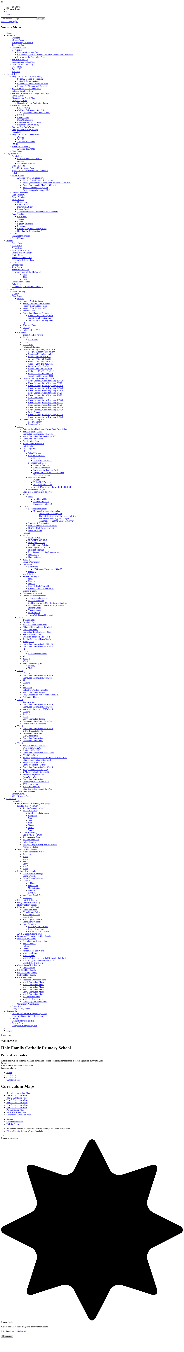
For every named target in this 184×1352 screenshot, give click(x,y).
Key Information (13, 154)
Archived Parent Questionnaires (30, 178)
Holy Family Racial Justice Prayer (31, 231)
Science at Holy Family (27, 900)
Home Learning (18, 291)
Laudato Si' (17, 132)
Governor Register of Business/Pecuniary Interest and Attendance (45, 55)
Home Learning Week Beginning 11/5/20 (45, 402)
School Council (18, 794)
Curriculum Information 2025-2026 (38, 434)
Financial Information (21, 236)
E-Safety (15, 294)
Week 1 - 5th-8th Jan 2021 (39, 356)
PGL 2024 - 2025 (30, 777)
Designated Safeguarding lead (24, 1025)
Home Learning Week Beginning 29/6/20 (45, 385)
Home (9, 33)
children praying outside (38, 598)
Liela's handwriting (36, 600)
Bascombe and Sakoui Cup (23, 62)
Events (20, 221)
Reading (26, 533)
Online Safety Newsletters (23, 1021)
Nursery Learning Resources (35, 306)
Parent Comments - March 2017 (36, 190)
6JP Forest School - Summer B (36, 772)
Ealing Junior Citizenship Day (35, 769)
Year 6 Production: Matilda (34, 745)
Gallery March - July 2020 (34, 419)
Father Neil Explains (42, 482)
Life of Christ (23, 117)
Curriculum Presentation (33, 439)
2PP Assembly (29, 620)
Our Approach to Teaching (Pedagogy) (33, 803)
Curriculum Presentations (28, 1004)
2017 (25, 279)
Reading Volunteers (31, 839)
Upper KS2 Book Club (32, 835)
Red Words (33, 340)
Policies (15, 173)
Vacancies (16, 71)
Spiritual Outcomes (41, 468)
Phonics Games (34, 557)
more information (20, 1331)
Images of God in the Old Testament (48, 472)
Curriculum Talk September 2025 (37, 632)
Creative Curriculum (31, 562)
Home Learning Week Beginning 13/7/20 (45, 381)
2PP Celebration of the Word (35, 625)
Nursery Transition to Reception (36, 303)
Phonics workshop (30, 847)
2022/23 (20, 137)
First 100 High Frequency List (41, 528)
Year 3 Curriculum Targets (34, 692)
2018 (25, 277)
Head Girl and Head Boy (22, 64)
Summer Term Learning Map (40, 320)
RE (24, 323)
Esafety (15, 1018)
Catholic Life (12, 74)
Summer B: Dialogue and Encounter (32, 86)
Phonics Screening (36, 550)
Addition (32, 883)
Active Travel (17, 243)
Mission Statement (19, 40)
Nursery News (29, 311)
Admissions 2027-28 (26, 163)
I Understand (7, 1336)
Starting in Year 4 (30, 702)
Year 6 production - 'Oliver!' (34, 765)
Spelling (26, 714)
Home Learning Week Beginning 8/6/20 (45, 393)
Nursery (20, 298)
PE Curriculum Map (31, 996)
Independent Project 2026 (33, 762)
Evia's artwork (34, 612)
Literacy (26, 342)
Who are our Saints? (36, 455)
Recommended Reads (37, 509)
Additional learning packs (33, 663)
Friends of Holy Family (22, 253)
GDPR (15, 233)
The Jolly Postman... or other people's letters (57, 516)
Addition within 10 (41, 499)
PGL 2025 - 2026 (30, 755)
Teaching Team (18, 45)
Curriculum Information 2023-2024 (38, 646)
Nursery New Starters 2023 (34, 308)
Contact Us (16, 69)
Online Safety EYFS (31, 330)
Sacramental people (36, 489)
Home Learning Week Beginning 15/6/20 (45, 390)
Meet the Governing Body (28, 52)
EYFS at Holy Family (26, 975)
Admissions (17, 156)
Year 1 (20, 426)
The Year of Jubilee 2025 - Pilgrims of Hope (30, 93)
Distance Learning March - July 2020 (38, 378)
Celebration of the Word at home (36, 113)
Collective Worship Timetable (35, 690)
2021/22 (20, 139)
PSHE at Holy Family (26, 970)
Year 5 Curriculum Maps (33, 992)
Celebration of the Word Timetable (37, 721)
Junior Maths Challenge (33, 873)
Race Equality (18, 214)
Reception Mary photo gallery (40, 354)
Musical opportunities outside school (38, 960)
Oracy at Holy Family (21, 1009)
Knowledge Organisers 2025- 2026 (38, 709)
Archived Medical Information (30, 272)
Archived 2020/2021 (26, 141)
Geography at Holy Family (28, 902)
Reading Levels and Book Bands (37, 639)
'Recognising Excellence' (22, 42)
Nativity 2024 (28, 446)
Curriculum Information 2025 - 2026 (38, 753)
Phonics (26, 337)
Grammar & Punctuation (38, 523)
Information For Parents (33, 335)
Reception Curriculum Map (34, 980)
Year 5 (20, 726)
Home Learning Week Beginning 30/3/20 (45, 414)
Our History (17, 67)
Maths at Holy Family (26, 871)
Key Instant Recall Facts (33, 895)
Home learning (29, 968)
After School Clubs (25, 260)
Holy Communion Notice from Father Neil (41, 695)
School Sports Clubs (31, 914)
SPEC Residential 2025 (33, 731)
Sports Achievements (32, 922)
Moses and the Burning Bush (45, 470)
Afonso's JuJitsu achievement (40, 615)
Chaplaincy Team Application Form (32, 103)
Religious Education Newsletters (26, 134)
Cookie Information (14, 1122)
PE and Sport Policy (31, 912)
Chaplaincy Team (19, 100)
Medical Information (20, 269)
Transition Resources (26, 791)
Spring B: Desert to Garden (29, 81)
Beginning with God (37, 463)
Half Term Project (35, 398)
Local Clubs (28, 917)
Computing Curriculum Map (35, 1001)
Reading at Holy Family (27, 806)
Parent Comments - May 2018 (35, 187)
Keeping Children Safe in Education (27, 1016)
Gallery (26, 948)
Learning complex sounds (39, 547)
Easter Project (34, 412)
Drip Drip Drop (29, 622)
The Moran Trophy (20, 59)
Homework (27, 564)
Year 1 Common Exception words (42, 526)
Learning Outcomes (41, 465)
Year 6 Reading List (31, 786)
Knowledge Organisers (32, 431)
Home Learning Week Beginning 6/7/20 (45, 383)
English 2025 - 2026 (31, 750)
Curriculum (22, 216)
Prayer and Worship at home (29, 122)
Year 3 (20, 670)
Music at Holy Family (26, 939)
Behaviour (16, 284)
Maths (25, 494)
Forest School (18, 1006)
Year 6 (20, 743)
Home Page (6, 1035)
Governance (17, 50)
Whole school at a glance (38, 813)
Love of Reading (30, 832)
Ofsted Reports (18, 166)
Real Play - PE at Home (38, 926)
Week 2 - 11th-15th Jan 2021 (40, 359)
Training (20, 219)
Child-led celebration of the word (37, 760)
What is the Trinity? (41, 475)
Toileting (26, 327)
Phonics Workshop (31, 441)
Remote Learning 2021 (32, 576)
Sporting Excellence (20, 250)
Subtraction (33, 885)
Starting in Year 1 (30, 591)
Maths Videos (28, 881)
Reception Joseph (35, 424)
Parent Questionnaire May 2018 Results (39, 185)
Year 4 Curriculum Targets (34, 719)
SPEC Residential (30, 736)
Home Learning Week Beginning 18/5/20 (45, 400)
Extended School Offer (22, 257)
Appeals (20, 161)
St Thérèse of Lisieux (42, 460)
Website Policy (12, 1124)
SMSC (15, 144)
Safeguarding (12, 1011)
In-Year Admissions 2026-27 (29, 158)
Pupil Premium (18, 195)
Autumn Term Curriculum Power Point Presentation (45, 429)
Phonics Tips (33, 554)
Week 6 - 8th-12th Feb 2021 (40, 369)
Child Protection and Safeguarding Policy (29, 1013)
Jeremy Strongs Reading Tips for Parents (40, 844)
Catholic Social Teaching (22, 91)
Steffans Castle (34, 608)
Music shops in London (33, 963)
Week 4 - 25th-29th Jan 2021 (40, 364)
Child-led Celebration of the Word (31, 110)
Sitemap (9, 1119)
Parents (9, 241)
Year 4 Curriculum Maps (33, 989)
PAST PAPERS (35, 538)
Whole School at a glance (33, 852)
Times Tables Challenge (33, 878)
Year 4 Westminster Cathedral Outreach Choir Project (45, 958)
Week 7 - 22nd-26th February (40, 373)
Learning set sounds (36, 542)
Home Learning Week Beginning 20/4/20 (45, 410)
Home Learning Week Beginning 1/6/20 (45, 395)
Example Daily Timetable (39, 586)
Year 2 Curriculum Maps (33, 984)
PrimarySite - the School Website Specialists (25, 1131)
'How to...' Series (30, 325)
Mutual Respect (24, 209)
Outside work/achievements (34, 596)
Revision (32, 893)
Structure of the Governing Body (31, 57)
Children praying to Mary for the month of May (48, 603)
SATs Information (30, 784)
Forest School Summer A (33, 443)
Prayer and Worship (20, 105)
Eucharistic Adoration (37, 477)
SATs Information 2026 (33, 748)
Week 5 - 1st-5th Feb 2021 (39, 366)
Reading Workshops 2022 (34, 808)
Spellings (26, 559)
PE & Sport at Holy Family (28, 907)
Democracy (22, 202)
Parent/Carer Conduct (21, 282)
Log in (9, 14)
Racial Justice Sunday (21, 146)
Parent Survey (18, 96)
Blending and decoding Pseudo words (44, 552)
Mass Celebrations (25, 120)
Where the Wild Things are (50, 513)
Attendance (17, 245)
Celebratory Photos (31, 697)
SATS (25, 661)
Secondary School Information (36, 782)
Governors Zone (19, 47)
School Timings (18, 238)
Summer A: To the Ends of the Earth (32, 84)
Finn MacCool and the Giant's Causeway (56, 521)
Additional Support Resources (41, 588)
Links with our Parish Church (24, 98)
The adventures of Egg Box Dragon (54, 518)
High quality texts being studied (46, 511)
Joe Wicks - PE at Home (38, 931)
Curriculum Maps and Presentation (37, 313)
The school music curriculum (35, 941)
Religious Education (31, 347)
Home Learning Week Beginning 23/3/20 (45, 417)
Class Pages (17, 296)
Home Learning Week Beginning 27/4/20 (45, 407)
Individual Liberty (25, 207)
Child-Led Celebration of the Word (37, 492)
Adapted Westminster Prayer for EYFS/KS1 (52, 487)
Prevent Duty (17, 1023)
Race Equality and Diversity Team (31, 228)
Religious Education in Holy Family (27, 76)
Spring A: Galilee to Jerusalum (30, 79)
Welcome (16, 38)
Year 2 (20, 617)
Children (10, 289)
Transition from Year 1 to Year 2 (36, 637)
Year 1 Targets (29, 574)
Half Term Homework (42, 484)
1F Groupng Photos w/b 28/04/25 (47, 569)
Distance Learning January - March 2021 (40, 349)
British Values (18, 199)
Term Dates (17, 267)
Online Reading (29, 842)
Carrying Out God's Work (23, 127)
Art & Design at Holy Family (29, 934)
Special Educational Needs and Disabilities (30, 170)
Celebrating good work (32, 593)
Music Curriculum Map (33, 999)
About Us (10, 35)
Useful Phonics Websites (38, 545)
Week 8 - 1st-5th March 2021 (40, 376)
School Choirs (29, 955)
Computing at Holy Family (28, 965)
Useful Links (17, 255)
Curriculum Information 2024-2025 (38, 644)
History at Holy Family (27, 905)
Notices (26, 946)
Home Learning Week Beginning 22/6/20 (45, 388)
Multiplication (34, 888)
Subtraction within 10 (42, 504)
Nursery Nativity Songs (33, 301)
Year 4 (20, 699)
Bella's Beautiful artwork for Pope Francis (46, 605)
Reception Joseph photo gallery (41, 352)
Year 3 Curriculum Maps (33, 987)
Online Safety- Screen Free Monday (27, 286)
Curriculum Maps (30, 629)
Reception (21, 332)
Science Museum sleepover (34, 724)
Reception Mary (35, 422)
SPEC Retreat (23, 115)
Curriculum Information (33, 738)
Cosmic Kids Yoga (36, 929)
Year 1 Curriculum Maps (33, 982)
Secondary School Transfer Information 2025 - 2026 (45, 757)
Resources (21, 226)
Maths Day (27, 897)
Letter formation (35, 530)
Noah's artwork (34, 610)
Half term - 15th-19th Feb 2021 (41, 371)
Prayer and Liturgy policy (28, 125)
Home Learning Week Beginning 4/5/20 (45, 405)
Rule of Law (22, 204)
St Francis (37, 458)
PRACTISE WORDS (37, 540)
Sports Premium (18, 197)
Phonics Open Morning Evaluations (38, 180)
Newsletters (17, 248)
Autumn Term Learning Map (40, 315)
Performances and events (33, 951)
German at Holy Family (27, 972)
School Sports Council (32, 919)
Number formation (41, 501)
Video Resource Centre (22, 796)
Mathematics (28, 344)
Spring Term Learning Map (39, 318)
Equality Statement (20, 192)
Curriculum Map (30, 910)
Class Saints (17, 151)
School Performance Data (23, 168)
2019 (25, 274)
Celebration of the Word (33, 733)
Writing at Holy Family (27, 849)
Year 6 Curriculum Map (33, 994)
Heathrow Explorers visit (33, 774)
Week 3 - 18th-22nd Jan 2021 (40, 361)
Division (31, 890)
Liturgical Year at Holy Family (25, 129)
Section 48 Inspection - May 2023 (26, 88)
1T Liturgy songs (30, 448)
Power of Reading (30, 811)
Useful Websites (29, 876)
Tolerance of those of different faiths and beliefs (37, 212)
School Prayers (23, 108)
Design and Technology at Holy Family (34, 936)
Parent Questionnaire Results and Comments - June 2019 (47, 183)
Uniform (15, 262)
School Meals (17, 265)
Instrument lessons (30, 953)
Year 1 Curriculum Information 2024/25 (39, 436)
